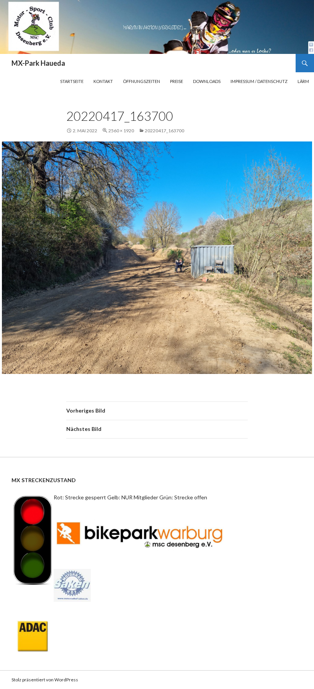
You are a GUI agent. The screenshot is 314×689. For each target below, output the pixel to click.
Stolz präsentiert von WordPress (44, 679)
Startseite (71, 81)
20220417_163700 (164, 130)
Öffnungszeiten (141, 81)
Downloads (207, 81)
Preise (176, 81)
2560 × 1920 (121, 130)
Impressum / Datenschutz (259, 81)
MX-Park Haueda (38, 63)
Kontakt (103, 81)
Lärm (303, 81)
